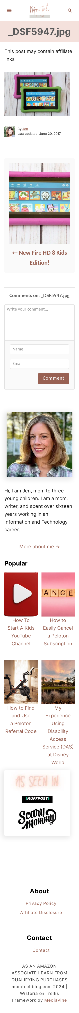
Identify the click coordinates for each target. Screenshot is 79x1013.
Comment (53, 378)
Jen (25, 129)
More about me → (39, 546)
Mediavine (55, 1000)
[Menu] (9, 10)
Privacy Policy (41, 903)
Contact (41, 950)
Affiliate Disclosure (41, 912)
